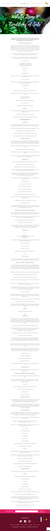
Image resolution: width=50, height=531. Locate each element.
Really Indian (25, 3)
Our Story (3, 3)
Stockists (32, 3)
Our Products (8, 3)
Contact (39, 3)
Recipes (14, 3)
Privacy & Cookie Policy (15, 526)
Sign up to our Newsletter (9, 511)
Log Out (42, 3)
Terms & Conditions (22, 526)
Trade (36, 3)
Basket (46, 3)
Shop (11, 3)
